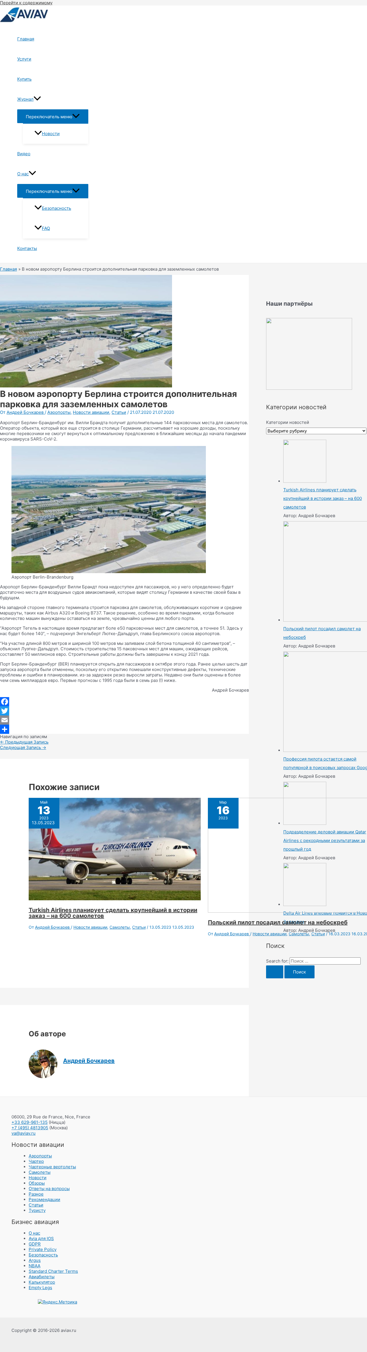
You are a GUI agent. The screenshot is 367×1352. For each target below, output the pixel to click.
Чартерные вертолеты (52, 1166)
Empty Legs (40, 1287)
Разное (36, 1194)
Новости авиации (91, 412)
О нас (23, 173)
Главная (25, 39)
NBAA (34, 1265)
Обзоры (37, 1183)
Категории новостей (287, 422)
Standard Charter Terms (53, 1271)
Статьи (119, 412)
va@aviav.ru (23, 1133)
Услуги (24, 59)
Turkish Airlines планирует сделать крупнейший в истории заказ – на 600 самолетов (113, 913)
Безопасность (56, 208)
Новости (51, 133)
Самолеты (120, 927)
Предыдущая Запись (24, 742)
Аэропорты (59, 412)
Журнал (25, 99)
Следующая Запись (23, 747)
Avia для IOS (41, 1238)
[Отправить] (124, 729)
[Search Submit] (274, 971)
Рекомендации (44, 1199)
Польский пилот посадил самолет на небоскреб (278, 922)
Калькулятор (42, 1282)
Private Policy (42, 1249)
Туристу (37, 1210)
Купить (24, 79)
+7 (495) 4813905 (29, 1127)
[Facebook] (124, 701)
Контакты (27, 248)
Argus (35, 1260)
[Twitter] (124, 710)
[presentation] (37, 99)
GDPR (35, 1244)
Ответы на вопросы (49, 1188)
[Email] (124, 720)
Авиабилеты (41, 1276)
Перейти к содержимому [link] (26, 2)
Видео (23, 153)
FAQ (46, 228)
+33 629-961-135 (29, 1122)
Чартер (36, 1161)
